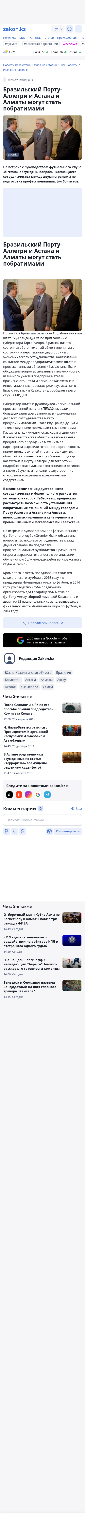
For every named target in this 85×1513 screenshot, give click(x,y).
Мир (22, 37)
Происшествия (67, 37)
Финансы (35, 37)
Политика (9, 37)
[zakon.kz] (14, 29)
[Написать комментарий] (42, 820)
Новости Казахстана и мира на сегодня (30, 65)
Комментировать (67, 831)
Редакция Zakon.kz (15, 70)
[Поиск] (69, 29)
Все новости (69, 65)
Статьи (49, 37)
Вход (79, 808)
